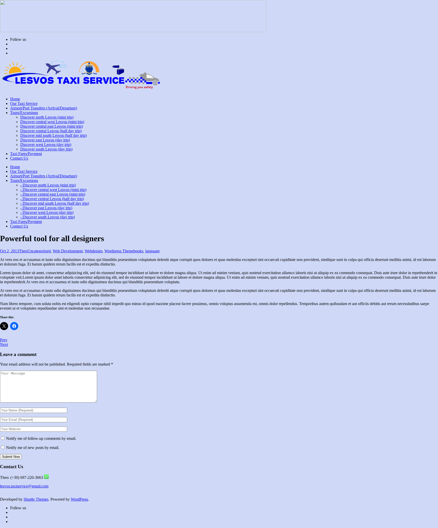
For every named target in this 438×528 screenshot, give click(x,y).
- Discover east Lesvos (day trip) (46, 208)
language (152, 251)
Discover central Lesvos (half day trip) (51, 131)
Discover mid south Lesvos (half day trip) (53, 135)
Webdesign (93, 251)
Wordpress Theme (119, 251)
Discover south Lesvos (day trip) (46, 149)
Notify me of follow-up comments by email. (41, 438)
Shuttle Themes (36, 499)
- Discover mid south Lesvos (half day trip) (54, 203)
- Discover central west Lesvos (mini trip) (53, 189)
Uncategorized (39, 251)
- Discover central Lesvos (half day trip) (52, 199)
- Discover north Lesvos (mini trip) (48, 185)
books (138, 251)
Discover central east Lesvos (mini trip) (51, 126)
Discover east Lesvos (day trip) (45, 140)
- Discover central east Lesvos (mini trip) (52, 194)
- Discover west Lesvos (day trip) (47, 212)
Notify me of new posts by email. (32, 447)
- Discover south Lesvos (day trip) (47, 217)
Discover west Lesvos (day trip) (45, 144)
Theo (23, 251)
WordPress (79, 499)
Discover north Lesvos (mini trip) (47, 117)
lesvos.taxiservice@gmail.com (24, 486)
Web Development (68, 251)
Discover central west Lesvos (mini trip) (52, 122)
